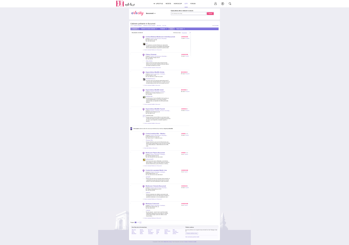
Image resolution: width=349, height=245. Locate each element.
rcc (147, 43)
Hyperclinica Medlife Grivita (155, 72)
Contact (186, 241)
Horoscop (178, 3)
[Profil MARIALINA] (144, 98)
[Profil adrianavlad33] (144, 160)
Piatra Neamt (167, 231)
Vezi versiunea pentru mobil (192, 237)
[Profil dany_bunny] (144, 62)
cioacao (148, 210)
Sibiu (174, 229)
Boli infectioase (158, 38)
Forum (192, 3)
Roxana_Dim (149, 140)
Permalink (216, 25)
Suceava (175, 231)
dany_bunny (149, 61)
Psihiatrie (152, 38)
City (186, 3)
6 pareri (187, 135)
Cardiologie (162, 73)
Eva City (164, 25)
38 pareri (187, 110)
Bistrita (141, 229)
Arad (133, 231)
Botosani (142, 231)
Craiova (158, 229)
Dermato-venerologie (164, 110)
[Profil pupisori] (144, 194)
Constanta (150, 233)
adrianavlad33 (149, 159)
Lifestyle (159, 3)
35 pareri (187, 91)
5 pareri (187, 56)
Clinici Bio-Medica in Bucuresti (150, 148)
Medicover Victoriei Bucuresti (156, 186)
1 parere (186, 154)
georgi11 (148, 177)
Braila (141, 232)
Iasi (157, 233)
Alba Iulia (134, 229)
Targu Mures (175, 232)
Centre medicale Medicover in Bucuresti (153, 49)
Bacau (133, 232)
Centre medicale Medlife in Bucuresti (152, 85)
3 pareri (186, 205)
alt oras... (175, 233)
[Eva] (121, 2)
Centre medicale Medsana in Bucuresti (152, 218)
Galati (157, 232)
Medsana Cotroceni (152, 203)
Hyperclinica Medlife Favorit (155, 109)
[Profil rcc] (144, 45)
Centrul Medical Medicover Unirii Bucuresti (160, 37)
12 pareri (187, 38)
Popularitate (184, 32)
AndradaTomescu (150, 78)
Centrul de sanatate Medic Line (156, 170)
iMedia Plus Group (168, 241)
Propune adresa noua (191, 233)
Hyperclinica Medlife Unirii (155, 90)
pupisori (148, 192)
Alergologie (164, 38)
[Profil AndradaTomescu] (144, 80)
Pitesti (166, 232)
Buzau (149, 231)
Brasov (141, 233)
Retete (168, 3)
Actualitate (6, 3)
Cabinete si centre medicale (149, 25)
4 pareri (186, 171)
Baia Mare (134, 233)
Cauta (210, 13)
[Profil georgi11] (144, 178)
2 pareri (187, 187)
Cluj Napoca (151, 232)
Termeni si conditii (192, 241)
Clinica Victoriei (151, 54)
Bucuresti (159, 25)
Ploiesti (166, 233)
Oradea (166, 229)
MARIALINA (149, 96)
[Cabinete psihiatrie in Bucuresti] (140, 222)
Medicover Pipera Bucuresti (155, 153)
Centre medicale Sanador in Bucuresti (152, 67)
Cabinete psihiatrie (138, 25)
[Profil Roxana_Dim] (144, 141)
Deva (157, 231)
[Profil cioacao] (144, 211)
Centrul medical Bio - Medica (155, 133)
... (167, 38)
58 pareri (187, 73)
